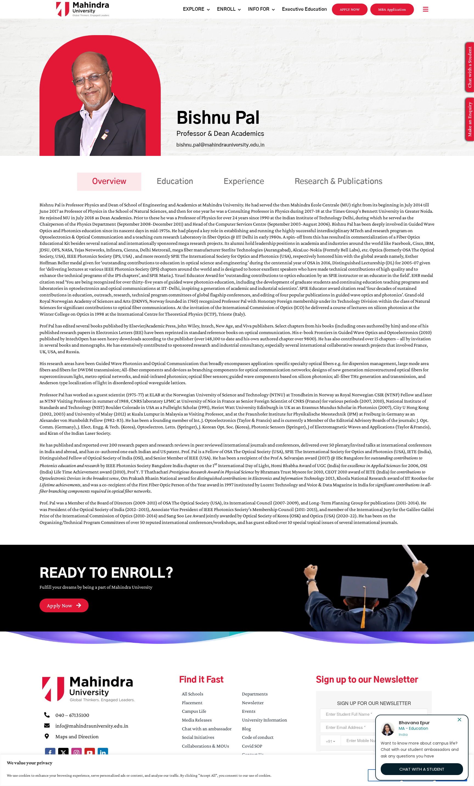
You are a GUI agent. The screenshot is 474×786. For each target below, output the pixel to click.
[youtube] (89, 753)
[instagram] (76, 753)
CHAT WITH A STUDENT (421, 769)
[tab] (109, 181)
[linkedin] (103, 753)
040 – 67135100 (72, 715)
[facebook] (50, 753)
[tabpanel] (237, 366)
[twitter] (63, 753)
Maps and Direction (77, 736)
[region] (237, 770)
